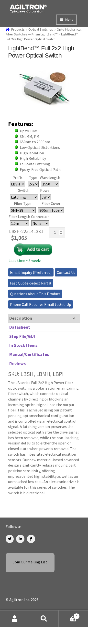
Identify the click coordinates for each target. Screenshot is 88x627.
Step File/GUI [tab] (22, 336)
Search (44, 618)
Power (45, 190)
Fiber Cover (51, 203)
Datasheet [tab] (19, 327)
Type (33, 177)
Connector (40, 216)
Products (18, 29)
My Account (14, 618)
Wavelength (50, 177)
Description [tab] (20, 318)
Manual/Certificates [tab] (29, 354)
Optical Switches (40, 29)
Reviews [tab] (17, 363)
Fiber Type (22, 203)
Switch (23, 190)
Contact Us (66, 272)
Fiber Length (19, 216)
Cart (68, 614)
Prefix (17, 177)
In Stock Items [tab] (23, 345)
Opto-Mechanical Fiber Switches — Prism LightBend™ (44, 31)
